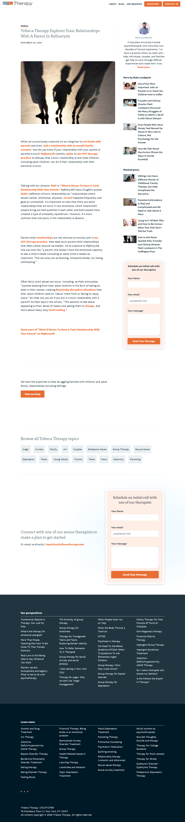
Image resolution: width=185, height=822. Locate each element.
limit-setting (57, 310)
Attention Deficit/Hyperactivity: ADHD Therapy (148, 662)
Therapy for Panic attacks (150, 753)
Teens (44, 459)
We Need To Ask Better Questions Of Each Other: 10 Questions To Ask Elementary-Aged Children (111, 653)
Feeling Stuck (28, 777)
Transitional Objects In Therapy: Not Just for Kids (33, 623)
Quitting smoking (107, 751)
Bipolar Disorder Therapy (34, 753)
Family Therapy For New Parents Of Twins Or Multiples (150, 623)
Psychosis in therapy (109, 641)
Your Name (134, 278)
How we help (32, 394)
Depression (28, 459)
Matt (54, 185)
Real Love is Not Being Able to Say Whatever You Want (33, 659)
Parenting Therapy (108, 736)
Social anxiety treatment (111, 769)
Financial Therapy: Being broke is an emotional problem (72, 732)
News (104, 459)
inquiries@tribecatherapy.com (65, 544)
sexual (67, 198)
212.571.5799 (153, 4)
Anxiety (39, 449)
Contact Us (171, 4)
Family (24, 26)
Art (65, 449)
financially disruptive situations (76, 289)
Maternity (118, 459)
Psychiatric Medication (110, 746)
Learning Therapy (68, 762)
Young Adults (60, 459)
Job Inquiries (134, 4)
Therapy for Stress (146, 758)
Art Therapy (27, 736)
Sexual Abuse (142, 449)
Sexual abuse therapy (109, 765)
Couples (77, 449)
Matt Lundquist (143, 37)
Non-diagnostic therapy (149, 631)
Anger (25, 449)
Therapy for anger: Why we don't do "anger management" (72, 681)
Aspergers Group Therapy (150, 644)
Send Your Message (144, 341)
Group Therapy (121, 449)
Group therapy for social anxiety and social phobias (72, 660)
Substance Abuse (97, 449)
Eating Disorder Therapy (34, 772)
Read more (144, 67)
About (113, 4)
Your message (136, 310)
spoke (69, 153)
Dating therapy (29, 767)
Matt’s (25, 193)
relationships (44, 237)
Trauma (78, 459)
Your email (134, 294)
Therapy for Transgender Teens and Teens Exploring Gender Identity (73, 640)
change (89, 306)
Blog (121, 4)
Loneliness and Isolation (72, 767)
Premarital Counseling (110, 741)
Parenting (135, 459)
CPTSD (101, 636)
